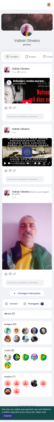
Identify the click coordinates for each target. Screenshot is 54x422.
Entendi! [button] (7, 415)
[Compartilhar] (14, 108)
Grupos (8, 377)
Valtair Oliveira (27, 40)
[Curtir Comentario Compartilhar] (10, 108)
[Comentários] (10, 108)
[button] (49, 5)
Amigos (8, 324)
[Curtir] (5, 107)
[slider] (13, 163)
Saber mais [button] (41, 412)
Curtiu (7, 350)
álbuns (7, 314)
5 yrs (14, 72)
